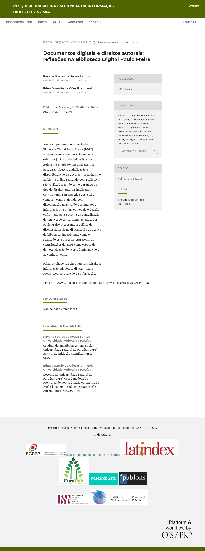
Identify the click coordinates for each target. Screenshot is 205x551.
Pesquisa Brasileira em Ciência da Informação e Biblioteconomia (65, 9)
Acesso (194, 5)
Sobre (94, 22)
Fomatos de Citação (133, 150)
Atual (57, 22)
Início (47, 42)
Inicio (42, 22)
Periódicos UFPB (19, 22)
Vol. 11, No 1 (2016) (83, 42)
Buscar (190, 22)
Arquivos (75, 22)
